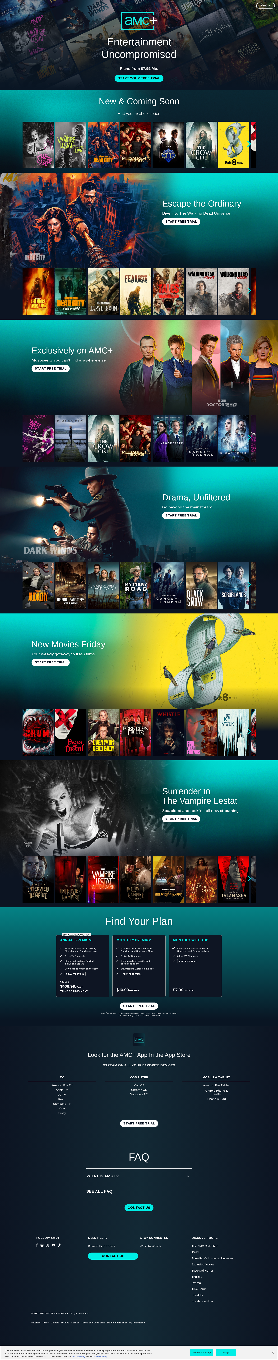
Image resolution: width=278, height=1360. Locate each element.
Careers (55, 1322)
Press (46, 1322)
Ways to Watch (150, 1246)
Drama (196, 1282)
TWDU (196, 1252)
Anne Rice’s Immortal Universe (212, 1258)
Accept (225, 1352)
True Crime (199, 1289)
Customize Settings (201, 1352)
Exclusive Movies (203, 1264)
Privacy (65, 1322)
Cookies (75, 1322)
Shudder (197, 1295)
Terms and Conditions (93, 1322)
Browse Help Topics (101, 1246)
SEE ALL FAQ (99, 1191)
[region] (139, 1353)
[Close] (272, 1352)
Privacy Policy (78, 1356)
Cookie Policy (100, 1356)
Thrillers (197, 1276)
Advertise (36, 1322)
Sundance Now (202, 1301)
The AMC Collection (205, 1246)
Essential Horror (202, 1270)
